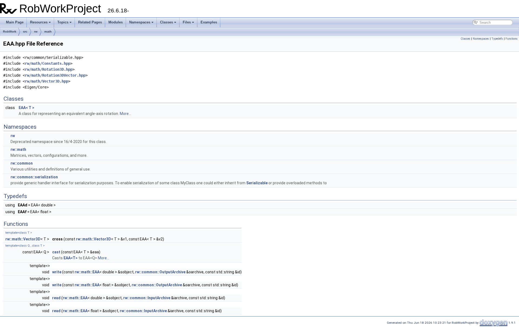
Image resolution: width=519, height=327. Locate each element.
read (56, 298)
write (56, 272)
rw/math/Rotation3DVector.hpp (55, 75)
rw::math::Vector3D (23, 239)
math (48, 31)
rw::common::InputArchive (146, 298)
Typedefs (497, 38)
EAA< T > (26, 107)
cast (56, 252)
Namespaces (139, 22)
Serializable (257, 183)
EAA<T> (71, 258)
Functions (511, 38)
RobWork (9, 31)
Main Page (15, 22)
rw (36, 31)
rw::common (22, 163)
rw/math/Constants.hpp (47, 63)
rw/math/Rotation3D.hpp (48, 69)
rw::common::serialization (34, 177)
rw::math (18, 149)
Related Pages (90, 22)
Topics (62, 22)
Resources (39, 22)
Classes (166, 22)
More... (125, 113)
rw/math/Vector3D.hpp (46, 81)
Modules (115, 22)
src (25, 31)
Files (187, 22)
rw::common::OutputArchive (160, 272)
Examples (209, 22)
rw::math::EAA (87, 272)
